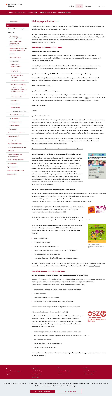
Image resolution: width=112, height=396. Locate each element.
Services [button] (71, 6)
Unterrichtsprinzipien (15, 57)
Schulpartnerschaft (15, 125)
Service (59, 374)
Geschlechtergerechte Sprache (14, 371)
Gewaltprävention (11, 174)
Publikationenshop (88, 374)
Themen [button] (79, 6)
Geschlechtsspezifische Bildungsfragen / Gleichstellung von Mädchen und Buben (19, 89)
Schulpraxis (23, 12)
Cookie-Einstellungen (69, 392)
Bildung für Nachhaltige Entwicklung (17, 76)
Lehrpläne (12, 54)
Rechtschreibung (15, 107)
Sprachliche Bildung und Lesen (47, 12)
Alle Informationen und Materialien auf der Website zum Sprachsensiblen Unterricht (57, 149)
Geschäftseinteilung (36, 371)
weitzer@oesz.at (94, 266)
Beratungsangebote (13, 140)
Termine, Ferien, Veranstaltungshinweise (16, 37)
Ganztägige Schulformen (16, 122)
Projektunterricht (15, 104)
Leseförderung (14, 100)
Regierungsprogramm (12, 167)
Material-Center (69, 263)
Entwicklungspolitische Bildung (19, 80)
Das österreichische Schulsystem (16, 133)
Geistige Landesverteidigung (18, 84)
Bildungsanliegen (33, 12)
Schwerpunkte (13, 129)
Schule (17, 12)
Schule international (13, 136)
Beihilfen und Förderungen (15, 143)
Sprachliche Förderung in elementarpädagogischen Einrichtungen (71, 201)
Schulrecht (11, 151)
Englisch (8, 374)
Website (40, 353)
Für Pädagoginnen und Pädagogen (17, 147)
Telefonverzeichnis (36, 374)
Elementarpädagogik (12, 21)
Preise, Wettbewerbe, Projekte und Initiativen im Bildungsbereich (18, 49)
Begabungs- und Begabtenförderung (16, 65)
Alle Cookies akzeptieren (42, 392)
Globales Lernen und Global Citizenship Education (18, 96)
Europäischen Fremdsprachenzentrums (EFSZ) (45, 161)
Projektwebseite (48, 184)
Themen (11, 12)
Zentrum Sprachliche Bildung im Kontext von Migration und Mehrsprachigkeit (55, 307)
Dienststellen (35, 377)
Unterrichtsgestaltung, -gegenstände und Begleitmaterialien (16, 43)
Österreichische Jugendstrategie (15, 170)
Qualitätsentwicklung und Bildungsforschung (15, 155)
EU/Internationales (12, 163)
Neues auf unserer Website (90, 371)
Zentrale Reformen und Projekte (16, 29)
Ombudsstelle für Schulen (64, 371)
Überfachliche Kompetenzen (17, 115)
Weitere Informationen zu (41, 86)
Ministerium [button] (88, 6)
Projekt (70, 209)
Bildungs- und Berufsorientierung (16, 71)
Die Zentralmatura (14, 118)
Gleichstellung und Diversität (15, 159)
